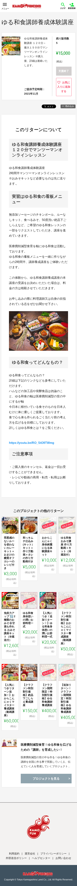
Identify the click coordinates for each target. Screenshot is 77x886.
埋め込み (69, 106)
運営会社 (30, 853)
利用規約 (14, 853)
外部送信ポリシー (16, 858)
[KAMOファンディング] (26, 6)
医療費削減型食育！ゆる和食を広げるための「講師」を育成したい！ (46, 747)
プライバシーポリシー (53, 853)
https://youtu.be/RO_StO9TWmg (31, 442)
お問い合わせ (63, 858)
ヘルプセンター (41, 858)
